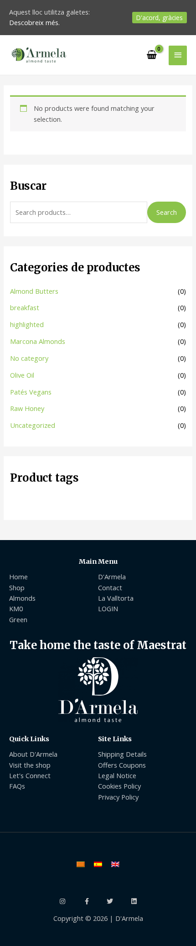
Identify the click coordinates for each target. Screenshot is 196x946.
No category (29, 358)
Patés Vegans (31, 391)
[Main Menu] (178, 55)
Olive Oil (22, 374)
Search (166, 212)
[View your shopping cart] (152, 55)
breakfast (24, 307)
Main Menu (98, 561)
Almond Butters (34, 291)
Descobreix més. (34, 22)
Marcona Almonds (37, 341)
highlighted (27, 324)
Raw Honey (27, 408)
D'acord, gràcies (159, 17)
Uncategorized (32, 425)
